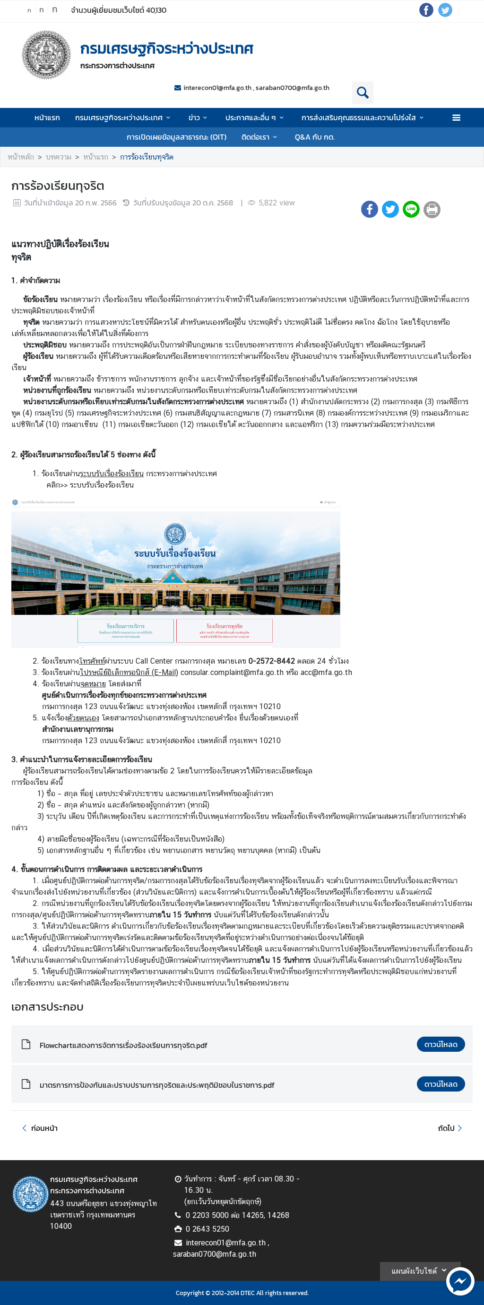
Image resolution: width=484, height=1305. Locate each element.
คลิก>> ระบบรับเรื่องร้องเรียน (90, 484)
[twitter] (445, 14)
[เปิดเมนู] (456, 117)
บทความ (58, 156)
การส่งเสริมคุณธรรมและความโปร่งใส (359, 117)
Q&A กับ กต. (315, 136)
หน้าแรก (47, 117)
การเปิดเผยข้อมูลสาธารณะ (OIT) (176, 136)
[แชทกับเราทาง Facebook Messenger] (460, 1280)
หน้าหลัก (21, 156)
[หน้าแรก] (46, 55)
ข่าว (194, 117)
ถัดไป (446, 1128)
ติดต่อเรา (255, 136)
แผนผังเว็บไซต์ (414, 1271)
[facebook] (426, 14)
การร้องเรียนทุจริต (146, 156)
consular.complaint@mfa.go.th (233, 672)
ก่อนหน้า (44, 1128)
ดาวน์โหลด (441, 1044)
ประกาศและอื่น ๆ (250, 117)
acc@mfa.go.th (326, 672)
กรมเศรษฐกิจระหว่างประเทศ (119, 117)
